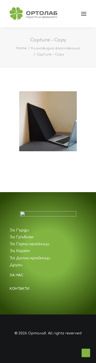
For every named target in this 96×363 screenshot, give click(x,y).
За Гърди (19, 230)
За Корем (20, 251)
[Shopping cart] (68, 13)
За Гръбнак (22, 237)
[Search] (59, 13)
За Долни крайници (30, 258)
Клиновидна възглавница (55, 48)
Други (16, 265)
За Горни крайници (29, 244)
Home (21, 48)
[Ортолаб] (33, 13)
